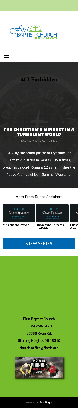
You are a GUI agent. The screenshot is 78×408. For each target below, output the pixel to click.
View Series (39, 243)
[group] (19, 216)
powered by (39, 402)
